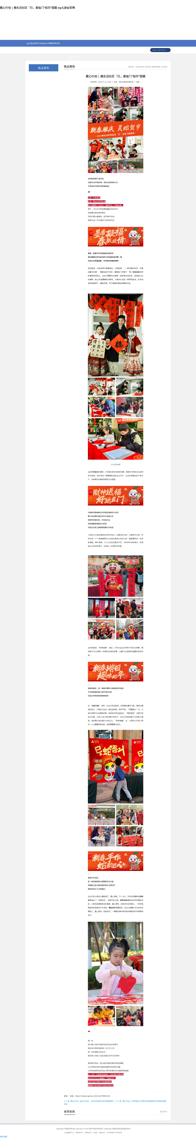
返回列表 (163, 1111)
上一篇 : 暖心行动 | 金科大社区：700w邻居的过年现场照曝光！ (90, 1101)
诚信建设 (139, 50)
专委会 (95, 50)
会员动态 (106, 50)
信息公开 (117, 50)
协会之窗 (42, 50)
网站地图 (3, 1136)
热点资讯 (31, 50)
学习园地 (128, 50)
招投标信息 (85, 50)
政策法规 (63, 50)
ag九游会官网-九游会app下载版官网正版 (43, 43)
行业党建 (52, 50)
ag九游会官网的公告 (74, 51)
